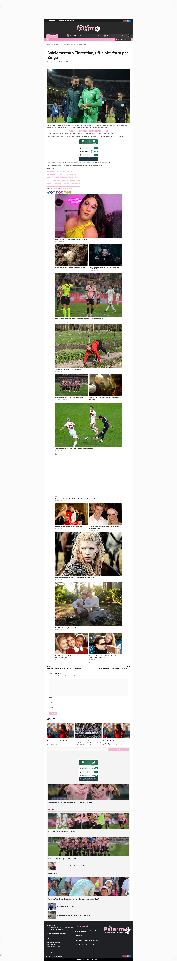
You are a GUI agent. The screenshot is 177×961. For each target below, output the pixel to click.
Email (50, 702)
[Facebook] (48, 192)
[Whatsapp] (67, 192)
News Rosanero (58, 39)
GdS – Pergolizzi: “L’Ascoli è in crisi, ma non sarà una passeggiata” (64, 180)
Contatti (72, 20)
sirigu (71, 663)
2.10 (89, 151)
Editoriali (75, 39)
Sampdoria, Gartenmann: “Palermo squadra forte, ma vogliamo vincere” (126, 35)
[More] (70, 192)
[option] (88, 795)
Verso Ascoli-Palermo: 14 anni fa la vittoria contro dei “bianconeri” (113, 667)
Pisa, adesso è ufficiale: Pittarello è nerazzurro (85, 938)
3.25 (86, 147)
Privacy (1, 954)
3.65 (83, 151)
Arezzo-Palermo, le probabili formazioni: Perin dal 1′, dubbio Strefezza (74, 866)
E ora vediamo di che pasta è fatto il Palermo (61, 802)
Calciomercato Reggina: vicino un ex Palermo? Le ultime (61, 171)
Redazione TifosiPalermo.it (53, 61)
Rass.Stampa (107, 39)
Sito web (51, 707)
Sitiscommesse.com (88, 778)
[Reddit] (54, 192)
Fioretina (63, 663)
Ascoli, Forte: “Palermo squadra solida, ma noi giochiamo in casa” (63, 183)
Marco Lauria (59, 952)
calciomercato (53, 663)
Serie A (70, 39)
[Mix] (65, 192)
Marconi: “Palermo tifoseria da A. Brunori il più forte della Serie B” (63, 177)
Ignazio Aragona (59, 950)
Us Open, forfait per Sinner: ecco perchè (67, 906)
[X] (51, 192)
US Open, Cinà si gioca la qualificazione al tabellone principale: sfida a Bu (74, 899)
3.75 (83, 147)
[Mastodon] (62, 192)
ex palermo (59, 663)
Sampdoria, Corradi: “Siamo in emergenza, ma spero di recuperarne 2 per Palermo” (87, 35)
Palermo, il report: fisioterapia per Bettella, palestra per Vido (62, 174)
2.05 (89, 147)
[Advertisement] (88, 9)
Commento (52, 678)
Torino (74, 663)
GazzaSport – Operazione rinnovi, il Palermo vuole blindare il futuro (64, 667)
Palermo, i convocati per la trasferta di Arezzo (64, 858)
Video (101, 39)
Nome (50, 697)
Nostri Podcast (84, 39)
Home (51, 39)
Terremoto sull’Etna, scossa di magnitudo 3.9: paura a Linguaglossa (73, 915)
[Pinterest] (59, 192)
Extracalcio (94, 39)
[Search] (114, 39)
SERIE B (65, 39)
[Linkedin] (57, 192)
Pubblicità (67, 20)
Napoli (67, 663)
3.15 (86, 151)
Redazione (61, 20)
